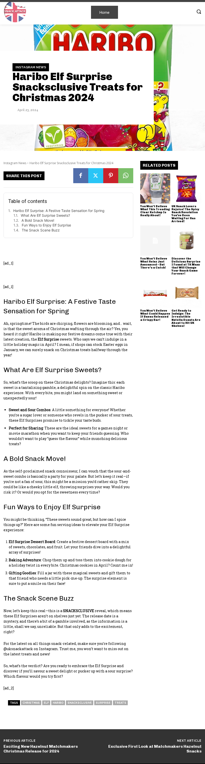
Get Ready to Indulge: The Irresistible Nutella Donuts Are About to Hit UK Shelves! (186, 318)
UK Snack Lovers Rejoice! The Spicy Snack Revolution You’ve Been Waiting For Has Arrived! (185, 214)
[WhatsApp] (125, 175)
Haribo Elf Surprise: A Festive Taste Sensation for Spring (58, 210)
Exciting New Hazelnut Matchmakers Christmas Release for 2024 (41, 748)
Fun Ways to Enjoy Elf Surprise (46, 225)
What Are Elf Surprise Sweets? (45, 215)
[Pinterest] (110, 175)
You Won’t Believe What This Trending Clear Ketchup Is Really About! (155, 211)
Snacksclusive (80, 702)
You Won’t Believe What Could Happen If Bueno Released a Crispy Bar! (155, 315)
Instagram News (31, 67)
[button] (198, 11)
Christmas (31, 702)
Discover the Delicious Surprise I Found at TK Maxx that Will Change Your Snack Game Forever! (186, 266)
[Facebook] (80, 175)
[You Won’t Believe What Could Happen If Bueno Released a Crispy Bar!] (155, 293)
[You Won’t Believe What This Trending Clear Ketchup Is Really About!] (155, 188)
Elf (46, 702)
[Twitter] (95, 175)
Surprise (103, 702)
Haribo (58, 702)
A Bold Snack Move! (38, 220)
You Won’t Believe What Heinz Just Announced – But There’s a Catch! (153, 263)
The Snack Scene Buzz (41, 230)
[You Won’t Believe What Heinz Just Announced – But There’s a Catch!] (155, 240)
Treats (120, 702)
